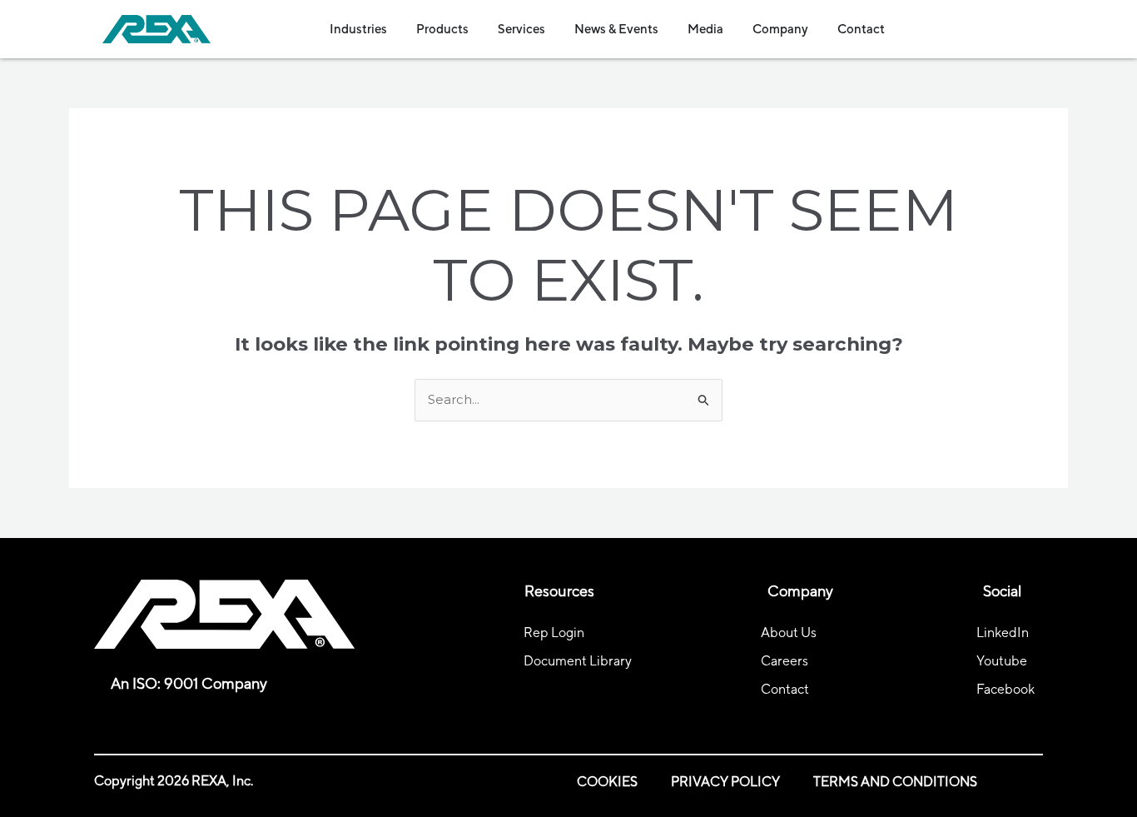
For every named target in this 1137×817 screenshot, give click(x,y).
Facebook (1005, 689)
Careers (784, 661)
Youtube (1001, 661)
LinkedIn (1002, 632)
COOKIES (607, 782)
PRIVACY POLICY (725, 782)
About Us (789, 632)
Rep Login (554, 632)
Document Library (578, 661)
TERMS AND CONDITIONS (895, 782)
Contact (785, 689)
